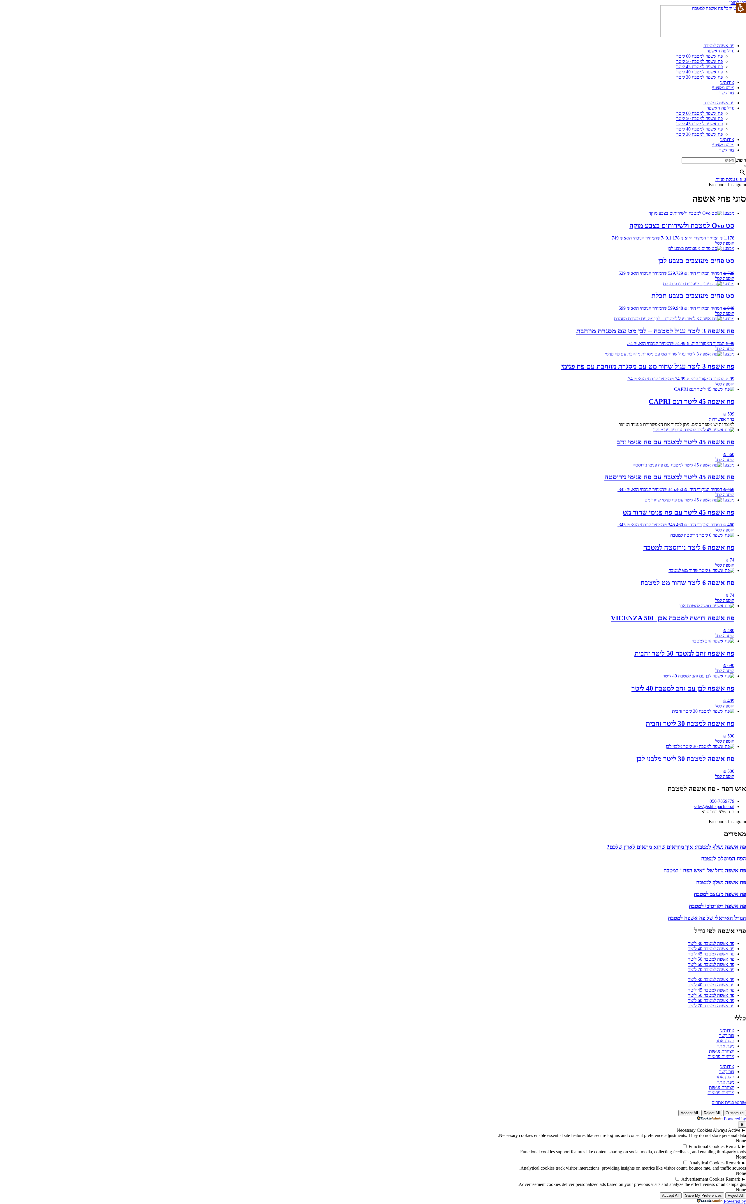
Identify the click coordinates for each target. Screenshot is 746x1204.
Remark (733, 1146)
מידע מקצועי (723, 87)
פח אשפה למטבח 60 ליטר (699, 56)
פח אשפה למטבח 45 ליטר (699, 66)
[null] (684, 1146)
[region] (373, 1135)
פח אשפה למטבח (718, 45)
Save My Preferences (703, 1195)
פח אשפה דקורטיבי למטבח (717, 906)
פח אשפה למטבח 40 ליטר (699, 71)
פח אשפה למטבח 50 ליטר (699, 61)
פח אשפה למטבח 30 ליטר (699, 77)
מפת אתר (725, 1045)
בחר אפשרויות (721, 419)
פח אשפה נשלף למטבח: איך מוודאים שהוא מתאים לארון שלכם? (676, 847)
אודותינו (727, 82)
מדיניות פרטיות (721, 1056)
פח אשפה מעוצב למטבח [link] (720, 894)
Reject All (712, 1113)
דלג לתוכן (737, 2)
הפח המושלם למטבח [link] (723, 859)
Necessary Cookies (694, 1130)
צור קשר (726, 92)
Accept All (689, 1113)
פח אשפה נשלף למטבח (721, 882)
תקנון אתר (725, 1040)
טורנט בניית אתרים (729, 1102)
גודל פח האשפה (720, 50)
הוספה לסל (724, 243)
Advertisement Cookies (702, 1179)
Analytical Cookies (706, 1162)
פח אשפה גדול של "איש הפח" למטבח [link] (705, 870)
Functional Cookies (706, 1146)
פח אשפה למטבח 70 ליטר (711, 969)
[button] (373, 166)
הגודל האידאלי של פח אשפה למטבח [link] (707, 918)
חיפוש (741, 160)
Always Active (726, 1130)
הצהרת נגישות (721, 1051)
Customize (735, 1113)
